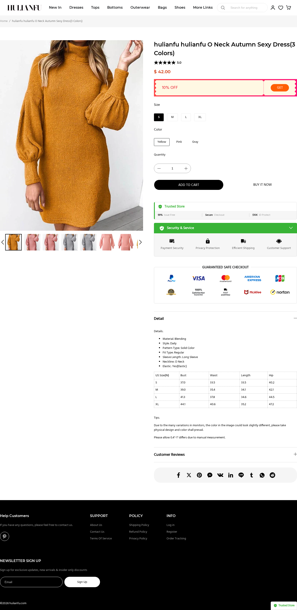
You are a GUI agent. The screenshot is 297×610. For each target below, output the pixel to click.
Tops (95, 7)
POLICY (136, 516)
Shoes (180, 7)
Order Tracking (176, 538)
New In (55, 7)
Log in (171, 525)
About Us (96, 525)
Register (172, 531)
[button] (2, 242)
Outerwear (140, 7)
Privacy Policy (138, 538)
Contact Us (97, 531)
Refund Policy (138, 531)
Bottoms (115, 7)
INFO (171, 516)
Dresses (76, 7)
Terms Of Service (101, 538)
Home (4, 21)
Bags (162, 7)
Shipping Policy (139, 525)
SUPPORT (99, 516)
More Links (203, 7)
